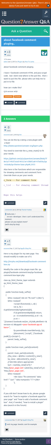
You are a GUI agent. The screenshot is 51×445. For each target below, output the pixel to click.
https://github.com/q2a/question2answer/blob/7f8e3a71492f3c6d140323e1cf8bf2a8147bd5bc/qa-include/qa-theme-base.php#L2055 (25, 161)
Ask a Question (21, 31)
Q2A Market (16, 441)
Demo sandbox (20, 439)
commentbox (9, 96)
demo (11, 6)
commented (8, 209)
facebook (18, 96)
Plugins (20, 62)
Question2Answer (16, 443)
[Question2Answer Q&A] (25, 21)
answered (7, 134)
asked (6, 62)
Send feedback (7, 439)
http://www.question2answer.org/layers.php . (24, 146)
